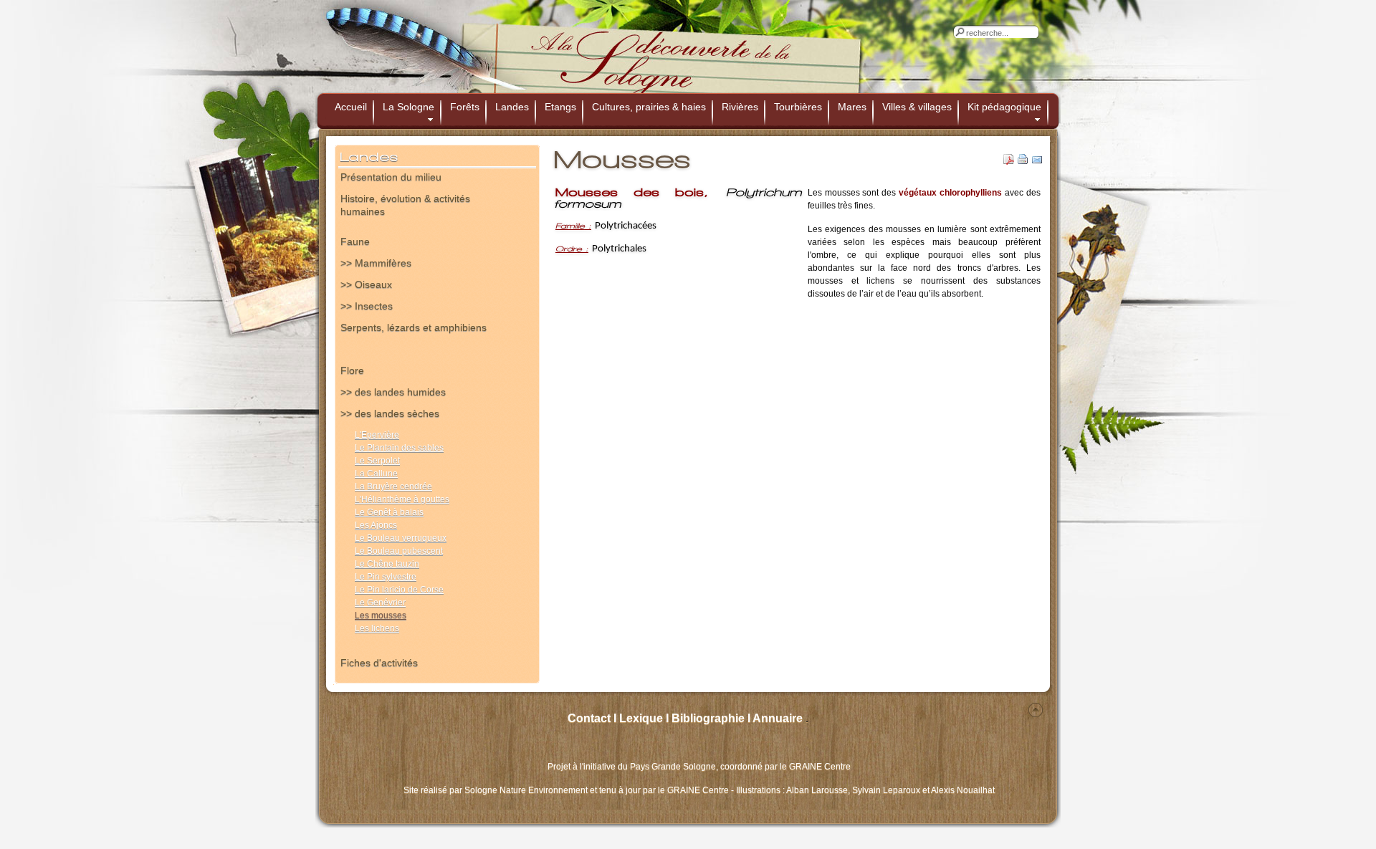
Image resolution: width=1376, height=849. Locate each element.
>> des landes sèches (389, 413)
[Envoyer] (1037, 162)
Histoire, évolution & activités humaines (405, 203)
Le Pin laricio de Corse (399, 590)
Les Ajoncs (376, 525)
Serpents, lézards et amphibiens (413, 327)
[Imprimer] (1023, 162)
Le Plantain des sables (399, 448)
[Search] (959, 31)
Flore (352, 370)
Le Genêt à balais (389, 512)
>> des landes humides (393, 392)
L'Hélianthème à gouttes (402, 499)
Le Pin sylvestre (385, 577)
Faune (355, 241)
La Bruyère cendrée (393, 486)
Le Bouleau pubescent (399, 551)
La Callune (376, 474)
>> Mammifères (375, 263)
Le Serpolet (377, 461)
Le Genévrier (380, 603)
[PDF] (1008, 162)
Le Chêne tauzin (387, 564)
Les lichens (377, 628)
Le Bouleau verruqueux (400, 538)
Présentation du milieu (390, 177)
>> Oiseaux (366, 284)
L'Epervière (377, 435)
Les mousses (380, 615)
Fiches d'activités (379, 662)
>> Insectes (366, 306)
